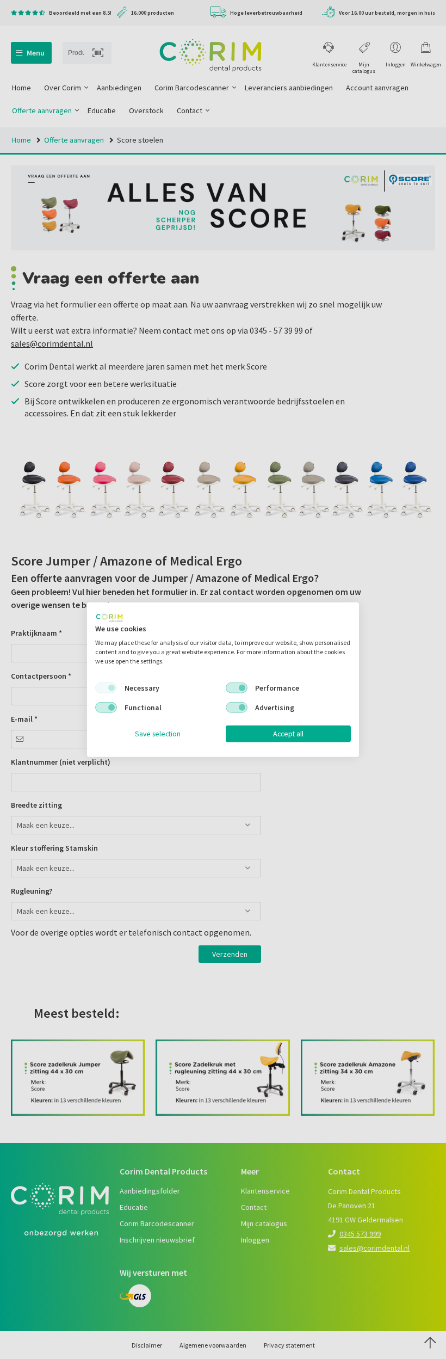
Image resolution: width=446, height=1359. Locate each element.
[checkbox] (106, 687)
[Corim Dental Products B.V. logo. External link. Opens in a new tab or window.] (109, 617)
